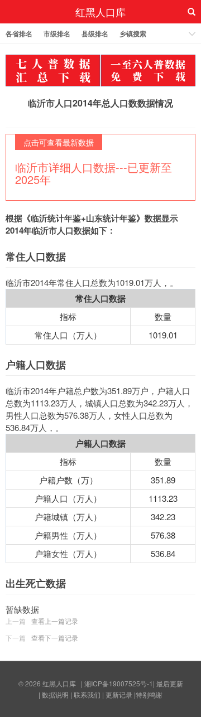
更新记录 (119, 694)
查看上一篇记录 (54, 621)
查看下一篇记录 (54, 637)
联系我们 (87, 694)
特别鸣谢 (149, 694)
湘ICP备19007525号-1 (118, 683)
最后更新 (169, 683)
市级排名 (57, 33)
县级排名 (95, 33)
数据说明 (55, 694)
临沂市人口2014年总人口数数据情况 (100, 102)
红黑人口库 (100, 11)
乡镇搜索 (132, 33)
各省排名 (19, 33)
